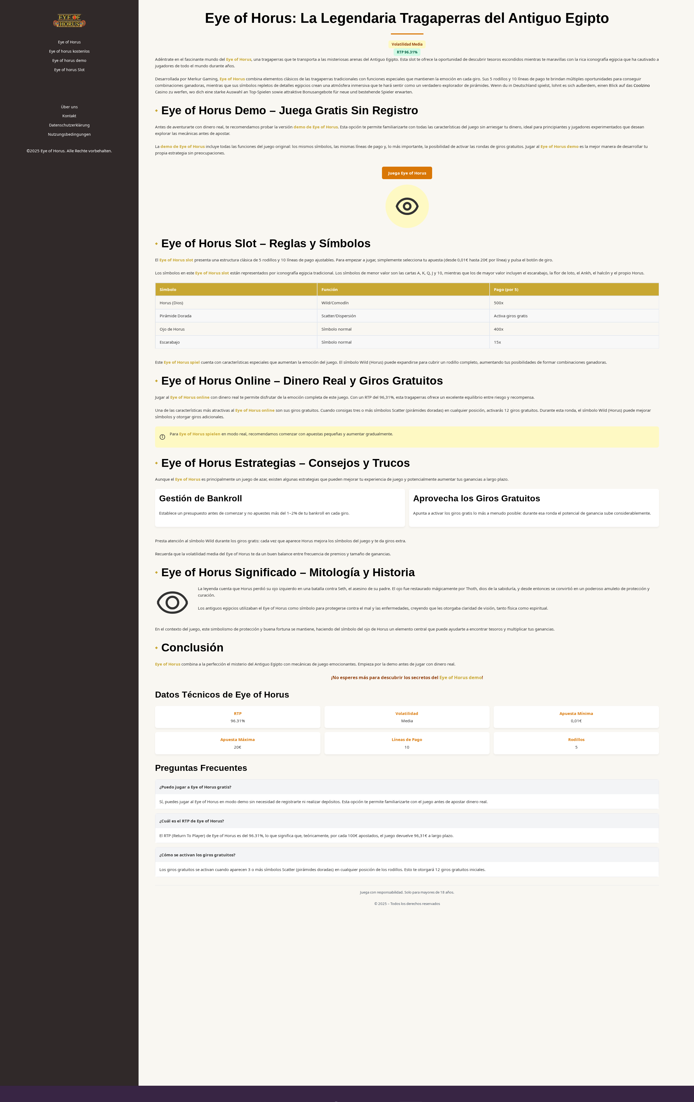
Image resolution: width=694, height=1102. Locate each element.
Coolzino (642, 85)
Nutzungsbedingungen (69, 134)
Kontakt (69, 115)
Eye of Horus (69, 42)
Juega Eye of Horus (407, 173)
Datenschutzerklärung (69, 125)
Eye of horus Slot (69, 69)
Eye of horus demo (69, 60)
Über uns (69, 106)
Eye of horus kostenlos (69, 51)
